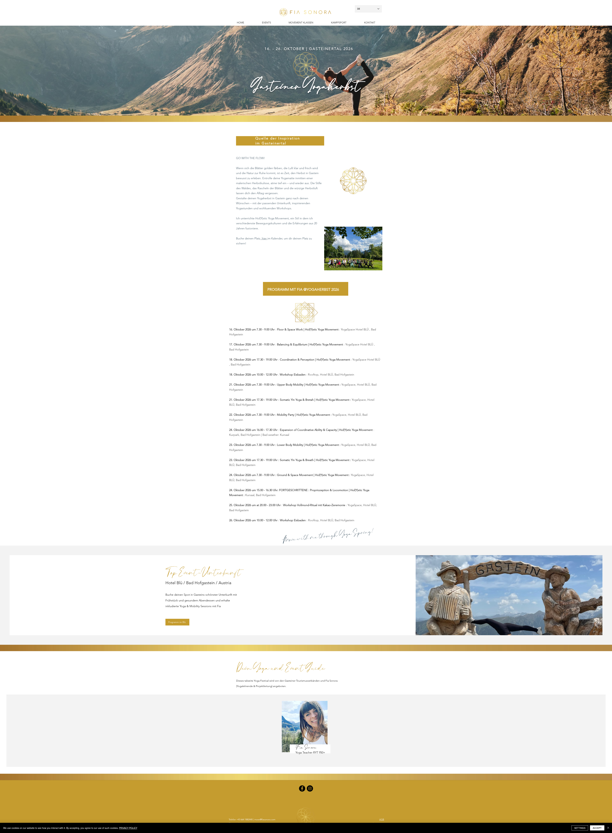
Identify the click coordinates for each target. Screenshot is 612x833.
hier (263, 238)
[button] (338, 22)
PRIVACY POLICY (128, 827)
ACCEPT (597, 827)
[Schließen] (608, 827)
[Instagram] (310, 788)
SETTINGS (579, 827)
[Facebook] (302, 788)
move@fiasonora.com (264, 819)
